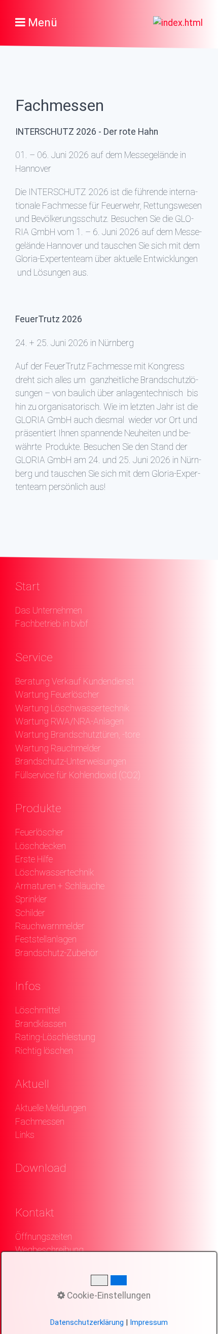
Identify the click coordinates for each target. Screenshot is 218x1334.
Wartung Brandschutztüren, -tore (77, 735)
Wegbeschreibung (49, 1250)
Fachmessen (39, 1122)
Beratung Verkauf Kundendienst (74, 681)
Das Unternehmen (48, 610)
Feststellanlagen (46, 939)
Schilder (30, 913)
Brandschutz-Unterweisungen (70, 761)
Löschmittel (37, 1010)
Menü (42, 22)
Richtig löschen (44, 1051)
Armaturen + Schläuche (59, 886)
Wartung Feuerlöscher (57, 695)
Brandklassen (40, 1024)
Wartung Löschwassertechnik (72, 708)
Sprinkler (31, 899)
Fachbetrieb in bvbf (51, 624)
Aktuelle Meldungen (50, 1108)
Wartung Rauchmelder (58, 748)
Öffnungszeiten (43, 1237)
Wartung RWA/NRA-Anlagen (69, 721)
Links (24, 1135)
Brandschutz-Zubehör (56, 953)
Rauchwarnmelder (50, 926)
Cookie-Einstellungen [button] (108, 1295)
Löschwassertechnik (54, 872)
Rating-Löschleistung (55, 1037)
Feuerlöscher (39, 832)
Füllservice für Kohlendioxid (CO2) (77, 775)
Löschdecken (40, 846)
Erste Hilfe (34, 859)
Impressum (149, 1322)
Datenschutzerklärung (87, 1322)
